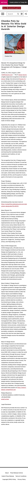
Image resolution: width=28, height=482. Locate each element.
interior (3, 79)
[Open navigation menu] (2, 13)
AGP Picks (4, 2)
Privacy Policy (22, 479)
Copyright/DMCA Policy (9, 479)
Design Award (22, 75)
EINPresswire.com (7, 75)
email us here (5, 399)
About (7, 473)
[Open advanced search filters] (21, 14)
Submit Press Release (8, 476)
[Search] (18, 14)
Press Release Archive (16, 473)
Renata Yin (22, 79)
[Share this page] (26, 13)
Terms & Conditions (20, 476)
